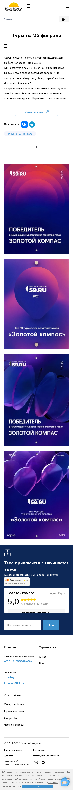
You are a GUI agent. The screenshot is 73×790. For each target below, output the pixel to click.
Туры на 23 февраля (20, 134)
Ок (37, 786)
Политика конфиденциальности (46, 752)
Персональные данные (13, 752)
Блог (42, 663)
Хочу (51, 625)
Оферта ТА (10, 718)
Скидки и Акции (14, 704)
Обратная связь (34, 112)
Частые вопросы (14, 725)
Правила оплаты (14, 711)
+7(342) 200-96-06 (18, 661)
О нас (42, 657)
